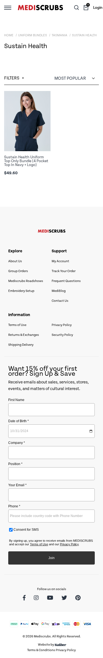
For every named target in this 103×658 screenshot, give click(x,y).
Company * (16, 443)
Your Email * (17, 485)
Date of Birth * (18, 421)
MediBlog (59, 291)
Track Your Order (64, 271)
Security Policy (62, 335)
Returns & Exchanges (23, 335)
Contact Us (60, 301)
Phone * (14, 506)
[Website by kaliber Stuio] (60, 644)
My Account (60, 261)
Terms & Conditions (41, 650)
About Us (15, 261)
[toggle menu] (7, 7)
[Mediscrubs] (40, 7)
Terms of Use (17, 325)
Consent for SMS (26, 530)
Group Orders (18, 271)
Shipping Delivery (21, 345)
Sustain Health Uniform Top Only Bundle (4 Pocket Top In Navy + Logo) (26, 161)
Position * (15, 464)
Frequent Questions (66, 281)
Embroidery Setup (21, 291)
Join (51, 558)
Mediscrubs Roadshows (25, 281)
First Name (16, 400)
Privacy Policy (62, 325)
